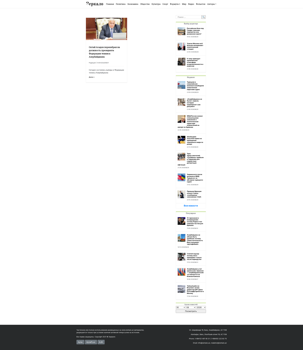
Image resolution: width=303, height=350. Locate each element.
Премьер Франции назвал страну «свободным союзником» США (194, 194)
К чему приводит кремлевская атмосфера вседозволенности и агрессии (195, 62)
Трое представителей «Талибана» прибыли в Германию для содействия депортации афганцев (191, 159)
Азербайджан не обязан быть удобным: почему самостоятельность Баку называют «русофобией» (195, 239)
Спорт (165, 4)
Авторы (211, 4)
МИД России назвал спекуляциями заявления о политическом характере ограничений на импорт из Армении (190, 121)
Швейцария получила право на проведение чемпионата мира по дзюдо (195, 140)
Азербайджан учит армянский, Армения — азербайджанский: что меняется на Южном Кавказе (195, 272)
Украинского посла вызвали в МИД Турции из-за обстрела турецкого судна (195, 178)
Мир (184, 4)
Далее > (92, 77)
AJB (101, 342)
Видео (191, 4)
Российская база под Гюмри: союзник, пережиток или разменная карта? (195, 31)
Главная (110, 4)
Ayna (80, 342)
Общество (145, 4)
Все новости (191, 205)
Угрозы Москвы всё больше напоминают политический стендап (195, 46)
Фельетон (200, 4)
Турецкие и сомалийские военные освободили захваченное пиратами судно (195, 85)
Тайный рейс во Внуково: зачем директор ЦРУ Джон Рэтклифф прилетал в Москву (195, 289)
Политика (120, 4)
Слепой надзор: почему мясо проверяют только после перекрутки (194, 256)
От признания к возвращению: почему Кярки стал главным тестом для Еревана (195, 221)
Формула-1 (175, 4)
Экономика (132, 4)
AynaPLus (90, 342)
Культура (156, 4)
